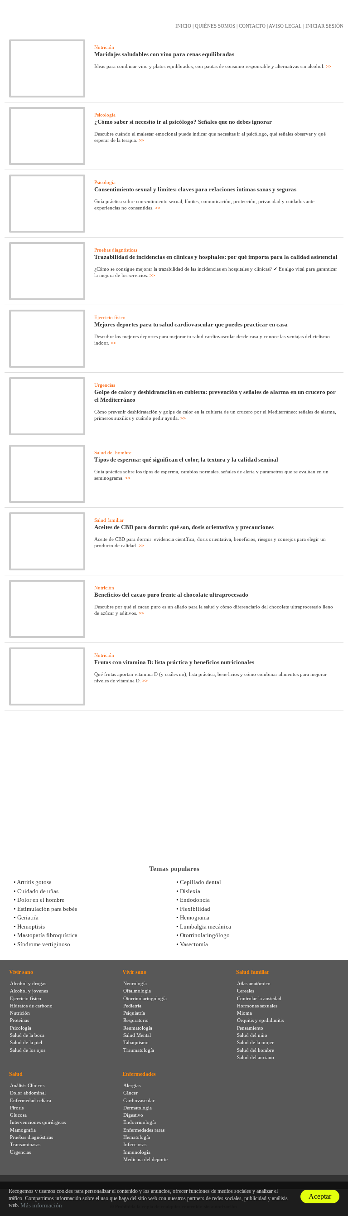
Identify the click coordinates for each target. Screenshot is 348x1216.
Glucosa (18, 1115)
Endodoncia (195, 899)
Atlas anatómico (254, 983)
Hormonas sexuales (257, 1005)
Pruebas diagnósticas (115, 250)
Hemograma (194, 917)
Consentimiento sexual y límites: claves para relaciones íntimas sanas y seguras (195, 189)
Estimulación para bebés (47, 908)
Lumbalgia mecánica (205, 926)
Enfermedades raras (143, 1130)
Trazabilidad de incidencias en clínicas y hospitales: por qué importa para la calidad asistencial (216, 256)
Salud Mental (137, 1035)
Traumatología (138, 1050)
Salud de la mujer (255, 1042)
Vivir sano (21, 972)
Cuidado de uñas (37, 891)
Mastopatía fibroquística (47, 935)
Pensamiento (250, 1028)
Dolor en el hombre (40, 899)
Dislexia (190, 891)
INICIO (183, 26)
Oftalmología (137, 990)
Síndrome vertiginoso (43, 944)
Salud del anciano (255, 1057)
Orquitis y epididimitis (260, 1020)
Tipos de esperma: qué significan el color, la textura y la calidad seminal (186, 459)
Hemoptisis (31, 926)
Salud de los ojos (27, 1050)
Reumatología (137, 1028)
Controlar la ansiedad (259, 998)
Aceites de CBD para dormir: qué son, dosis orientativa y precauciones (184, 527)
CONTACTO (252, 26)
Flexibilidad (195, 908)
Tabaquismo (136, 1042)
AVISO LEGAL (285, 26)
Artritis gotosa (34, 882)
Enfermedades (139, 1074)
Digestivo (133, 1115)
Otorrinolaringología (145, 998)
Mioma (244, 1013)
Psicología (105, 114)
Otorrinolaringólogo (205, 935)
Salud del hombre (112, 452)
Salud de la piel (26, 1042)
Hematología (136, 1137)
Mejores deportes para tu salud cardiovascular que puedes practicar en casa (191, 324)
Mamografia (23, 1130)
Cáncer (130, 1092)
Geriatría (28, 917)
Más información (41, 1205)
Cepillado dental (200, 882)
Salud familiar (109, 520)
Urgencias (104, 385)
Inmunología (136, 1152)
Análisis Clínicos (27, 1085)
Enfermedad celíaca (30, 1100)
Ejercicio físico (110, 317)
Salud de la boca (27, 1035)
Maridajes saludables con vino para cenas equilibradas (164, 54)
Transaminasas (25, 1144)
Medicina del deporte (145, 1159)
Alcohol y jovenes (29, 990)
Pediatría (132, 1005)
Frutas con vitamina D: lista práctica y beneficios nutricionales (174, 662)
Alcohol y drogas (28, 983)
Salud (16, 1074)
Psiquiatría (134, 1013)
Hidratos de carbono (31, 1005)
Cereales (245, 990)
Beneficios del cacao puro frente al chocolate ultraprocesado (171, 594)
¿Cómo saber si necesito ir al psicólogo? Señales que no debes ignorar (183, 121)
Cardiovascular (139, 1100)
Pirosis (17, 1107)
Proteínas (19, 1020)
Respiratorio (136, 1020)
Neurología (135, 983)
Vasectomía (194, 944)
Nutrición (104, 47)
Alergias (131, 1085)
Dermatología (137, 1107)
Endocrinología (139, 1122)
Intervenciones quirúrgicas (38, 1122)
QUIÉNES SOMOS (215, 26)
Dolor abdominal (28, 1092)
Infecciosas (134, 1144)
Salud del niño (252, 1035)
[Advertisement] (174, 787)
